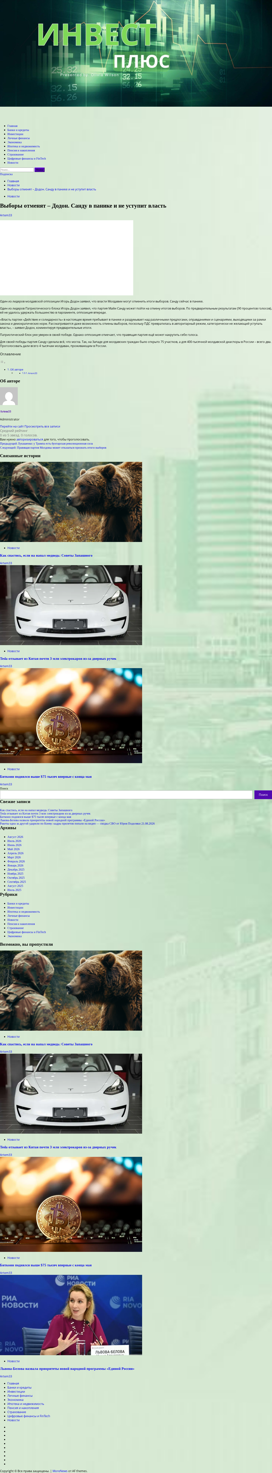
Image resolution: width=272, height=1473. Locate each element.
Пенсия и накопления (21, 150)
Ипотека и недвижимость (23, 146)
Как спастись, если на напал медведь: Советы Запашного (46, 555)
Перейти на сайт (12, 426)
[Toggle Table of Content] (3, 363)
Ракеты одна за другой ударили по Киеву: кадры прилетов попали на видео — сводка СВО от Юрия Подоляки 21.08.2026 (77, 823)
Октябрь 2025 (16, 877)
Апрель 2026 (15, 853)
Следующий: (53, 447)
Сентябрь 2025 (16, 881)
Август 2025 (15, 885)
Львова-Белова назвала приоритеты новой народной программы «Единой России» (52, 820)
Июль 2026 (14, 841)
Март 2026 (14, 857)
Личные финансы (18, 138)
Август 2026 (15, 836)
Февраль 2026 (16, 861)
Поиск (4, 788)
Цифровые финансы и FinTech (26, 158)
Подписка (6, 174)
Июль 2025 (14, 890)
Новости (12, 162)
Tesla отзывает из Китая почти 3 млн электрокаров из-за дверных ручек (58, 659)
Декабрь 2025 (15, 869)
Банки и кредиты (18, 130)
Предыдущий (46, 443)
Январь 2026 (15, 865)
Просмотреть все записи (42, 426)
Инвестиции (15, 134)
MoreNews (60, 1471)
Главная (12, 125)
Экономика (14, 142)
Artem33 (6, 215)
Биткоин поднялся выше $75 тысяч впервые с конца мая (46, 777)
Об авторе (16, 369)
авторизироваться (29, 439)
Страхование (15, 154)
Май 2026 (13, 849)
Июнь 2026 (14, 845)
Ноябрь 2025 (15, 873)
